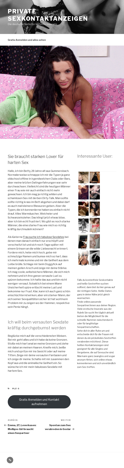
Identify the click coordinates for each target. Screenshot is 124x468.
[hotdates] (96, 267)
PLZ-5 (16, 388)
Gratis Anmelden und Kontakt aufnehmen (39, 402)
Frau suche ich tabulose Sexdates (43, 237)
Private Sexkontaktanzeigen (48, 15)
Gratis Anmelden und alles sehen (27, 40)
